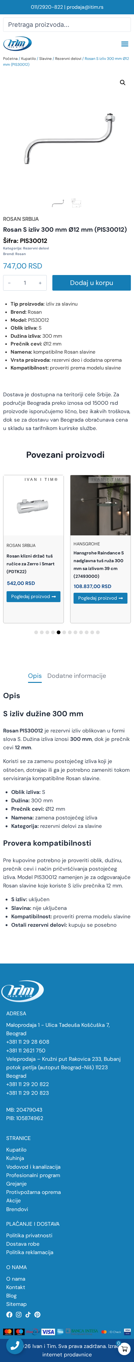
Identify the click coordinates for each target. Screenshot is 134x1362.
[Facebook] (9, 1314)
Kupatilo (28, 58)
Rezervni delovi (68, 58)
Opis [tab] (35, 676)
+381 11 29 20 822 (27, 1084)
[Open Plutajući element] (15, 1345)
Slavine (45, 58)
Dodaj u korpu (91, 282)
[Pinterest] (37, 1314)
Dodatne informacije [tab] (76, 676)
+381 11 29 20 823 (27, 1092)
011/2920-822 (47, 7)
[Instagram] (19, 1314)
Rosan (20, 254)
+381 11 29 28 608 (27, 1041)
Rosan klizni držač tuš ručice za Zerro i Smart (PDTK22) (31, 563)
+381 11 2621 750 (25, 1050)
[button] (125, 44)
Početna (10, 58)
